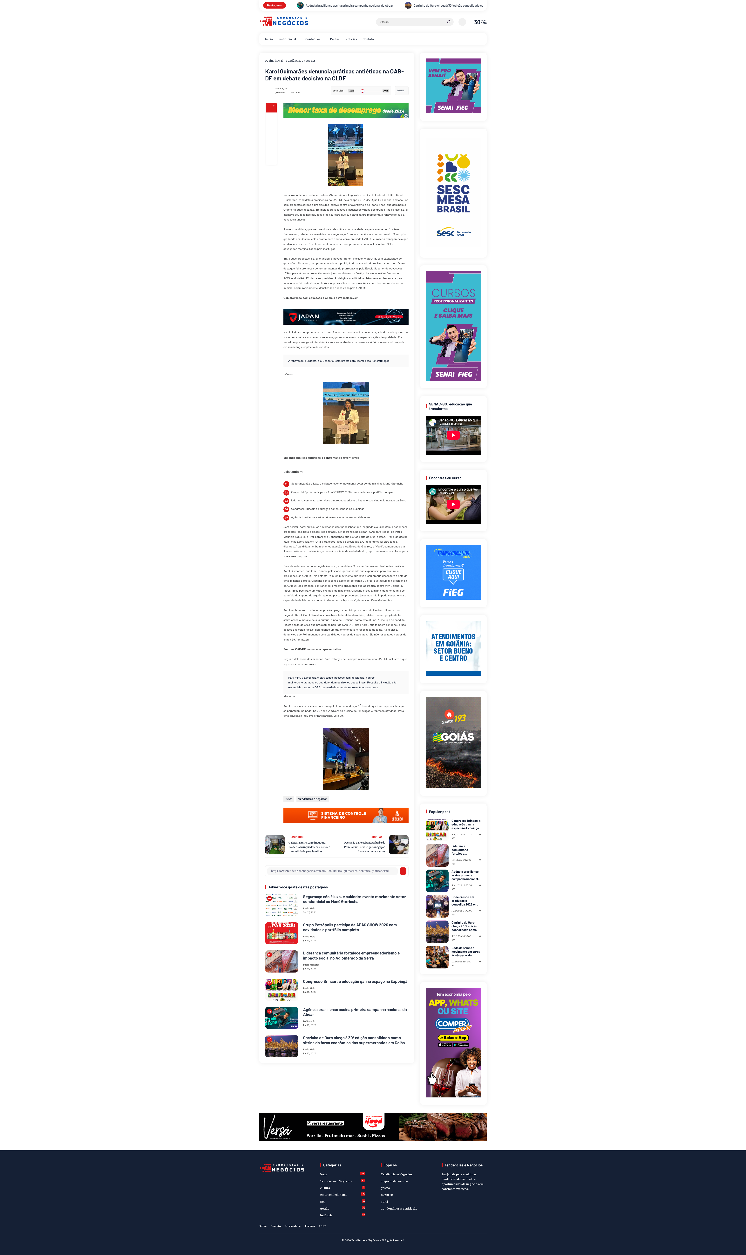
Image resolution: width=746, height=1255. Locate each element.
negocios (387, 1195)
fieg (342, 1202)
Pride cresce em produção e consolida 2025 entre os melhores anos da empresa (466, 900)
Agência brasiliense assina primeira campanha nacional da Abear (331, 517)
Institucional (287, 39)
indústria (342, 1215)
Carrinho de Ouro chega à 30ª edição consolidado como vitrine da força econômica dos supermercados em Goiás (354, 1040)
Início (269, 39)
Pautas (335, 39)
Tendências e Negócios (300, 60)
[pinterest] (271, 159)
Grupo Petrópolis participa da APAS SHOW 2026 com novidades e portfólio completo (343, 492)
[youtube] (484, 1227)
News (288, 799)
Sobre (263, 1226)
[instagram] (472, 1227)
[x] (271, 128)
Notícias (351, 39)
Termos (310, 1226)
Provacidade (293, 1226)
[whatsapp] (271, 149)
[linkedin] (478, 1227)
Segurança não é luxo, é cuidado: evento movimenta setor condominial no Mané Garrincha (347, 483)
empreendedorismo (342, 1195)
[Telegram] (271, 138)
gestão (342, 1208)
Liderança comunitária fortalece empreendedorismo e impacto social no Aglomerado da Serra (348, 500)
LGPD (322, 1226)
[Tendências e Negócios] (284, 26)
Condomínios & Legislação (399, 1208)
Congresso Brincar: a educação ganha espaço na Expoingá (327, 508)
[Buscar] (449, 22)
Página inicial (274, 60)
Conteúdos (313, 39)
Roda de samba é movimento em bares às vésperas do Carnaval (465, 951)
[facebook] (271, 117)
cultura (342, 1188)
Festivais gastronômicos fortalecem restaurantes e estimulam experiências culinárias (375, 5)
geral (384, 1202)
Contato (368, 39)
